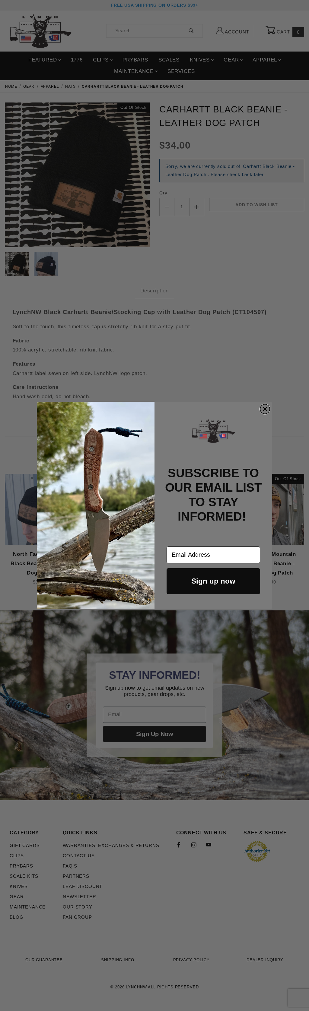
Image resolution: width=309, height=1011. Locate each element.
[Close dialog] (265, 409)
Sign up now (213, 581)
